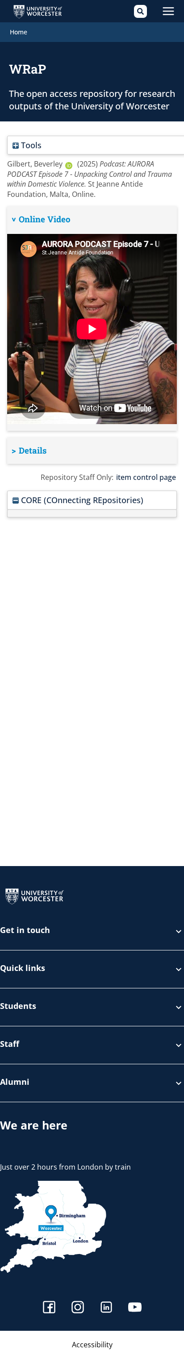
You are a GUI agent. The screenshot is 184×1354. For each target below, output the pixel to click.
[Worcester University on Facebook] (49, 1308)
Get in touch (25, 930)
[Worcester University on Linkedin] (106, 1308)
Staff (9, 1044)
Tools (30, 144)
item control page (146, 477)
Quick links (22, 968)
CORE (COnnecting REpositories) (81, 499)
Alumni (14, 1082)
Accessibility (92, 1345)
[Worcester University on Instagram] (77, 1308)
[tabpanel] (92, 318)
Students (18, 1006)
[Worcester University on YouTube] (134, 1308)
